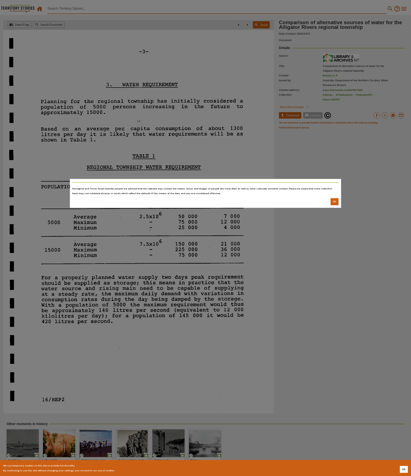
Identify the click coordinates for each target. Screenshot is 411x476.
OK (335, 202)
